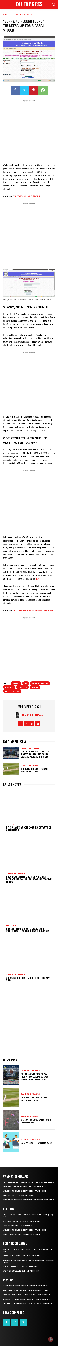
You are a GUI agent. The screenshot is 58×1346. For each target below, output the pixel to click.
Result (35, 687)
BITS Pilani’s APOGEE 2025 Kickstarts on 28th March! (29, 829)
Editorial (11, 925)
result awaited (12, 691)
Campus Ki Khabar (22, 14)
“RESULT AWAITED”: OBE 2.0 (27, 196)
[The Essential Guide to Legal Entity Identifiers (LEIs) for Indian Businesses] (29, 906)
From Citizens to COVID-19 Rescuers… (20, 1267)
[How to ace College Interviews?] (11, 1142)
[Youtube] (37, 723)
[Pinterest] (33, 90)
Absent (16, 683)
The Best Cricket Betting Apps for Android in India (27, 1304)
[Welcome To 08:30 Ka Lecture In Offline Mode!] (11, 1120)
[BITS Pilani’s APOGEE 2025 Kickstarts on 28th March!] (29, 805)
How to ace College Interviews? (36, 1143)
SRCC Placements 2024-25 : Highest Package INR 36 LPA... (29, 1182)
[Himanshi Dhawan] (18, 715)
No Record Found (40, 683)
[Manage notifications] (50, 1339)
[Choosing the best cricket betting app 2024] (11, 769)
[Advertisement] (29, 131)
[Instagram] (26, 723)
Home (6, 14)
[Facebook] (15, 90)
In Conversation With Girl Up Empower (21, 1256)
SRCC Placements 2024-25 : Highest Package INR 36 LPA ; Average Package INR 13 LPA (35, 754)
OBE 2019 (9, 687)
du (25, 683)
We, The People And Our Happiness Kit (21, 1271)
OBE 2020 (22, 687)
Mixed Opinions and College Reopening (21, 1234)
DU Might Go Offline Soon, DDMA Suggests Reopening (28, 1200)
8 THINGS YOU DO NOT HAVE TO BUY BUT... (21, 1221)
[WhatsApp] (43, 90)
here (38, 578)
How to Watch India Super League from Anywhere (27, 1295)
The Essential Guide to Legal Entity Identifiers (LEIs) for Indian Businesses (27, 930)
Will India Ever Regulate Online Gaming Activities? (26, 1290)
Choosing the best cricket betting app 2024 (34, 770)
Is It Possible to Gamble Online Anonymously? (25, 1286)
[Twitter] (24, 90)
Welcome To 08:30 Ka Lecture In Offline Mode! (36, 1121)
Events (10, 824)
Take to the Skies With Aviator (18, 1226)
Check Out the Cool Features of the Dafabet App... (27, 1299)
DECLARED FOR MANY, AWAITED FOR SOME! (33, 610)
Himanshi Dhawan (32, 715)
